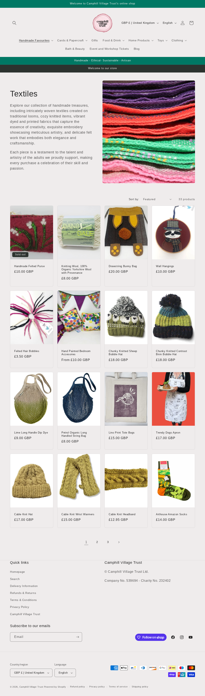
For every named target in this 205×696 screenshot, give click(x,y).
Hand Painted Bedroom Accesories (76, 353)
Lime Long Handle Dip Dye (31, 432)
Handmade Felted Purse (29, 265)
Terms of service (118, 686)
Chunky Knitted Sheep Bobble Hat (123, 353)
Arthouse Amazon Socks (171, 514)
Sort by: (134, 199)
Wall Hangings (165, 265)
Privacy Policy (19, 607)
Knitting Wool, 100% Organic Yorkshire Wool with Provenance (76, 269)
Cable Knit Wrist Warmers (77, 514)
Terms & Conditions (23, 600)
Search (15, 579)
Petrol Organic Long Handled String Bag (74, 434)
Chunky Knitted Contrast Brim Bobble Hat (171, 353)
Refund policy (77, 686)
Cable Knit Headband (122, 514)
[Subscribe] (77, 637)
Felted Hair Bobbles (26, 351)
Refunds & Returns (23, 593)
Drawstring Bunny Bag (123, 265)
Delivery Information (24, 586)
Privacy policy (97, 686)
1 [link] (86, 542)
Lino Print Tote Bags (122, 432)
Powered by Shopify (55, 687)
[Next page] (118, 542)
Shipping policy (140, 686)
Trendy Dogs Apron (168, 432)
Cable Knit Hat (23, 514)
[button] (14, 23)
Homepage (17, 571)
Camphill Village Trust (25, 614)
